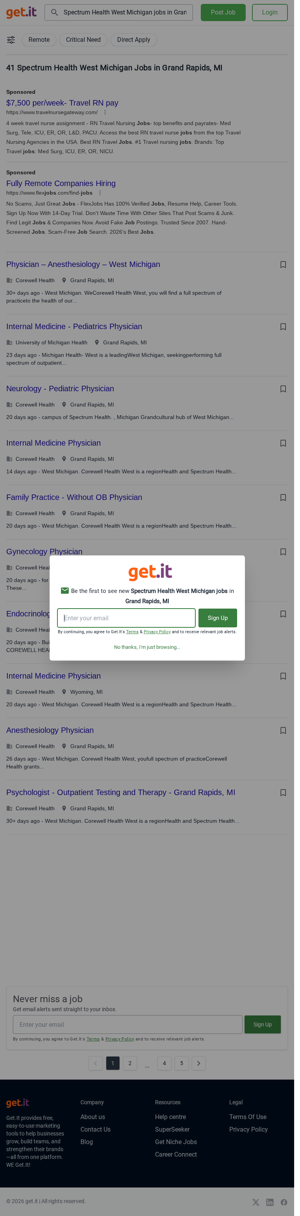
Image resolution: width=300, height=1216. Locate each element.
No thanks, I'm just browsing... (147, 647)
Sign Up (218, 617)
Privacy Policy (157, 631)
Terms (132, 631)
